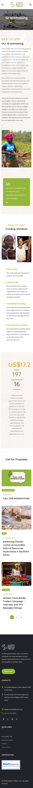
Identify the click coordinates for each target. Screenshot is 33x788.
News (4, 533)
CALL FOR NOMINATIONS (16, 498)
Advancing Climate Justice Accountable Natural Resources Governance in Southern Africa (16, 548)
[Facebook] (8, 719)
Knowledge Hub (7, 736)
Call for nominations (8, 490)
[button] (30, 4)
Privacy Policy (6, 747)
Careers (4, 744)
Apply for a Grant (7, 740)
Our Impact (6, 589)
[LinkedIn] (12, 719)
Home (10, 22)
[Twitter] (3, 719)
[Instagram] (16, 719)
